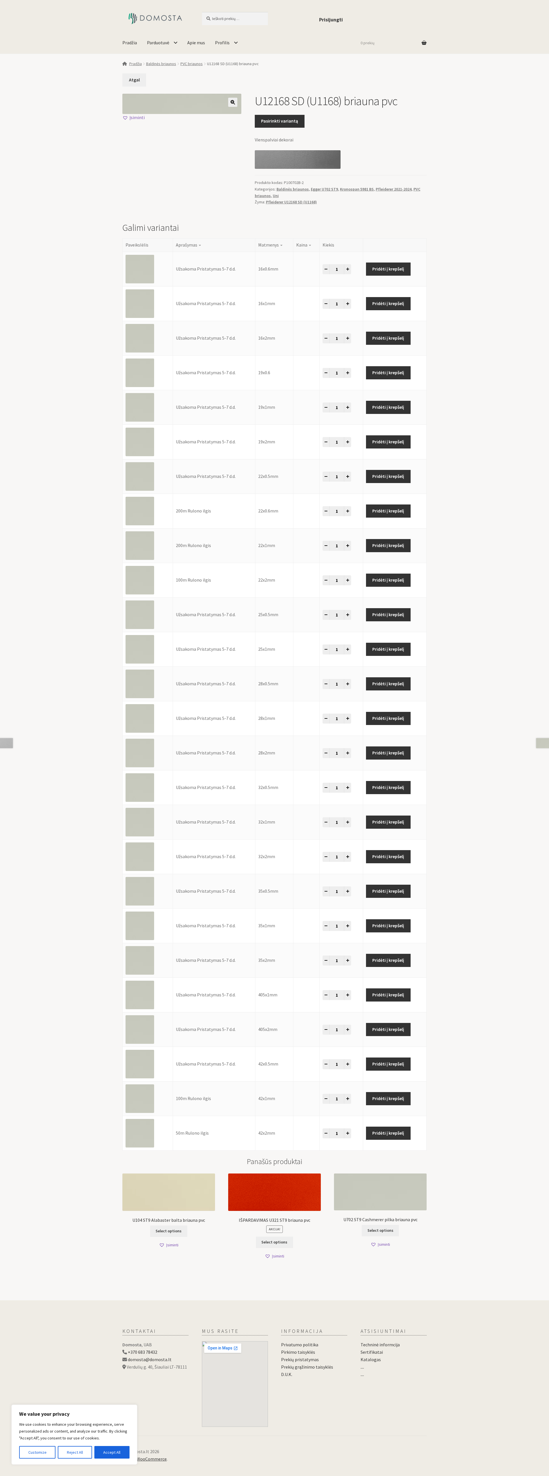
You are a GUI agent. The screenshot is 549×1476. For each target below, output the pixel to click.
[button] (232, 102)
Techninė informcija (380, 1344)
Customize (37, 1452)
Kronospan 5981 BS (357, 189)
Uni (276, 195)
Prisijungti (331, 19)
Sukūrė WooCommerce (144, 1459)
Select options (169, 1230)
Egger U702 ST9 (324, 189)
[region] (74, 1435)
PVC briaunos (191, 63)
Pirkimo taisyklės (298, 1352)
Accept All (111, 1452)
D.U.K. (286, 1374)
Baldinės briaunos (161, 63)
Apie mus (196, 42)
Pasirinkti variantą (279, 121)
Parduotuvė (158, 42)
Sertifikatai (372, 1352)
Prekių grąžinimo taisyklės (307, 1367)
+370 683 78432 (142, 1352)
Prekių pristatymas (300, 1359)
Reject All (75, 1452)
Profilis (222, 42)
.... (362, 1367)
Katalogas (371, 1359)
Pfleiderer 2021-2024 (393, 189)
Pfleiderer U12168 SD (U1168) (291, 202)
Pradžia (129, 42)
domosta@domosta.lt (150, 1359)
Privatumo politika (299, 1344)
